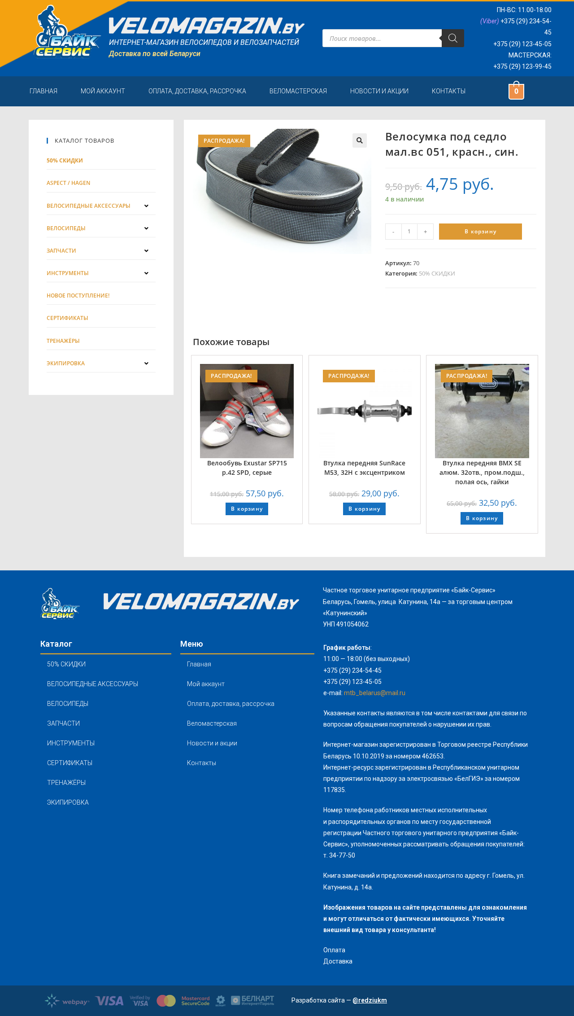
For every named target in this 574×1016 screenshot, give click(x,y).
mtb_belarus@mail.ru (374, 692)
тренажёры (63, 341)
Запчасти (61, 250)
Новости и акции (379, 91)
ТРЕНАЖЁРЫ (66, 782)
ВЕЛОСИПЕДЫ (67, 703)
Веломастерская (298, 91)
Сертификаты (67, 318)
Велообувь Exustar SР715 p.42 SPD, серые (247, 468)
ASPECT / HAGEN (68, 183)
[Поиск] (453, 38)
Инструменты (68, 273)
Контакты (448, 91)
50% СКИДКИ (437, 273)
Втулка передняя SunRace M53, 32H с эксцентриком (364, 468)
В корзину (480, 231)
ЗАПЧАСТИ (63, 723)
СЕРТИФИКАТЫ (69, 762)
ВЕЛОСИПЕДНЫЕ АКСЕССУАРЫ (92, 684)
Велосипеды (66, 228)
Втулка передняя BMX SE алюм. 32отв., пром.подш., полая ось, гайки (482, 472)
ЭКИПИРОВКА (68, 802)
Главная (43, 91)
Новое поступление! (78, 295)
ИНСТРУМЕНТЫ (71, 743)
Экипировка (66, 363)
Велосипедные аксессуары (88, 206)
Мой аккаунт (103, 91)
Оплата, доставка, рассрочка (197, 91)
